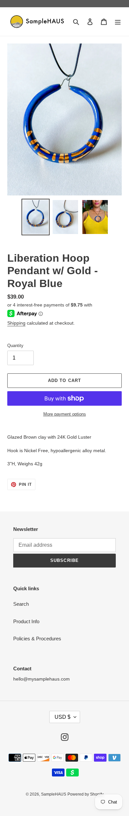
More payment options (64, 414)
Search (21, 604)
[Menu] (118, 22)
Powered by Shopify (85, 794)
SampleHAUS (53, 794)
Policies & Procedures (37, 638)
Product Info (26, 621)
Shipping (16, 323)
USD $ (62, 717)
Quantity (15, 345)
